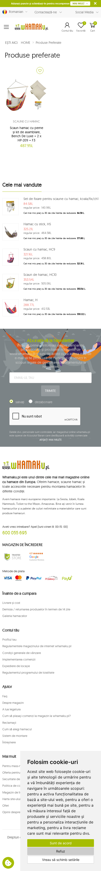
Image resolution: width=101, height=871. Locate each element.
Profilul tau (9, 639)
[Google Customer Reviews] (38, 556)
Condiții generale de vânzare (21, 653)
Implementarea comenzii (18, 659)
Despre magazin (13, 703)
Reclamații (9, 722)
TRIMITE (50, 391)
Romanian (15, 12)
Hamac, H (30, 300)
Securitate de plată (14, 779)
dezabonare (43, 402)
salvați (20, 402)
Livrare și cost (11, 603)
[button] (67, 27)
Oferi (5, 805)
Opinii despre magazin (17, 812)
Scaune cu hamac (26, 121)
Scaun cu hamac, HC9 (39, 249)
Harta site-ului (11, 799)
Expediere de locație (16, 666)
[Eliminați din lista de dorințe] (39, 70)
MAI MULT (79, 3)
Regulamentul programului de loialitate (28, 672)
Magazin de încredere (16, 792)
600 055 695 (14, 532)
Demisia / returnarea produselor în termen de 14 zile (36, 609)
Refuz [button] (60, 851)
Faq (4, 696)
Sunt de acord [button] (61, 843)
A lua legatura (11, 709)
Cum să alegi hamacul (17, 729)
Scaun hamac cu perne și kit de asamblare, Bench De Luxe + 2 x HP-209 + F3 (26, 134)
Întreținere (9, 742)
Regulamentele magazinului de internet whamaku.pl (36, 646)
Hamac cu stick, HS (37, 224)
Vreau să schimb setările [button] (60, 860)
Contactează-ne (46, 12)
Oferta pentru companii (18, 772)
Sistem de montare (14, 736)
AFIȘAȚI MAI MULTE (50, 439)
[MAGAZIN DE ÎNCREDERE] (12, 556)
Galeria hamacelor (14, 616)
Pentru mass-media (14, 766)
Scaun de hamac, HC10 (40, 275)
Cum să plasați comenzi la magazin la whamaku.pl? (36, 716)
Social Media (84, 12)
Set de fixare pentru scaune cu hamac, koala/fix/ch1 (60, 199)
